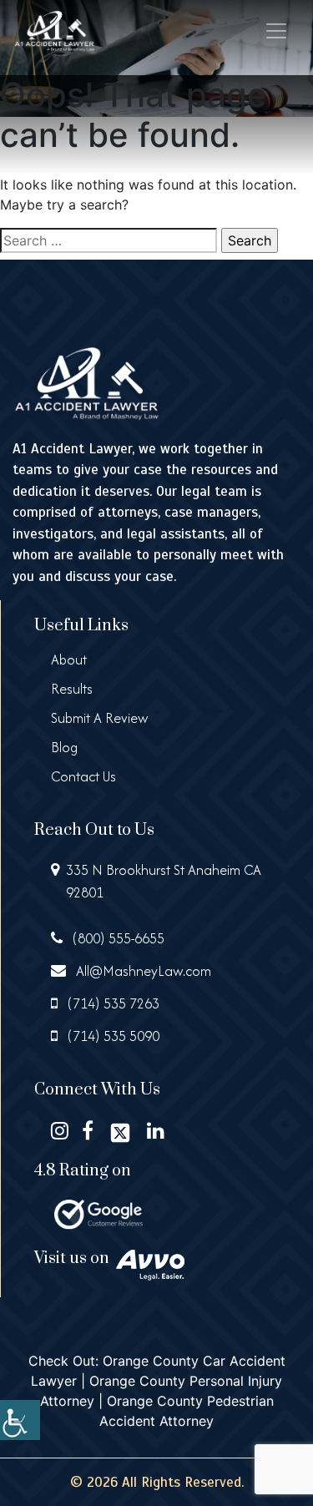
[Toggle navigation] (276, 31)
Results (72, 689)
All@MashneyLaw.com (142, 971)
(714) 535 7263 (111, 1003)
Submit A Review (100, 718)
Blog (64, 747)
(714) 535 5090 (111, 1036)
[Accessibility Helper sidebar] (20, 1420)
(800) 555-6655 (116, 938)
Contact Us (83, 776)
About (69, 659)
